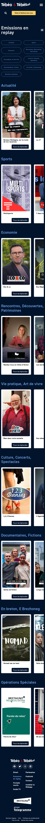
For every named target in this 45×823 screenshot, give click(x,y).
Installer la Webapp (30, 785)
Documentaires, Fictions (11, 67)
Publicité (29, 776)
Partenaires (30, 772)
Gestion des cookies (27, 820)
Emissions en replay (17, 777)
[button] (41, 4)
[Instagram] (25, 766)
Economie (11, 50)
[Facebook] (14, 766)
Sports (34, 42)
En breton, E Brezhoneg (33, 67)
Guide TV (17, 789)
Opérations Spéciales (11, 74)
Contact (29, 780)
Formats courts (16, 784)
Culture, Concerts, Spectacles (34, 59)
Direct (15, 772)
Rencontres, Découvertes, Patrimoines (34, 50)
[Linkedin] (30, 766)
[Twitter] (20, 766)
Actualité (11, 42)
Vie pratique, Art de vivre (11, 59)
